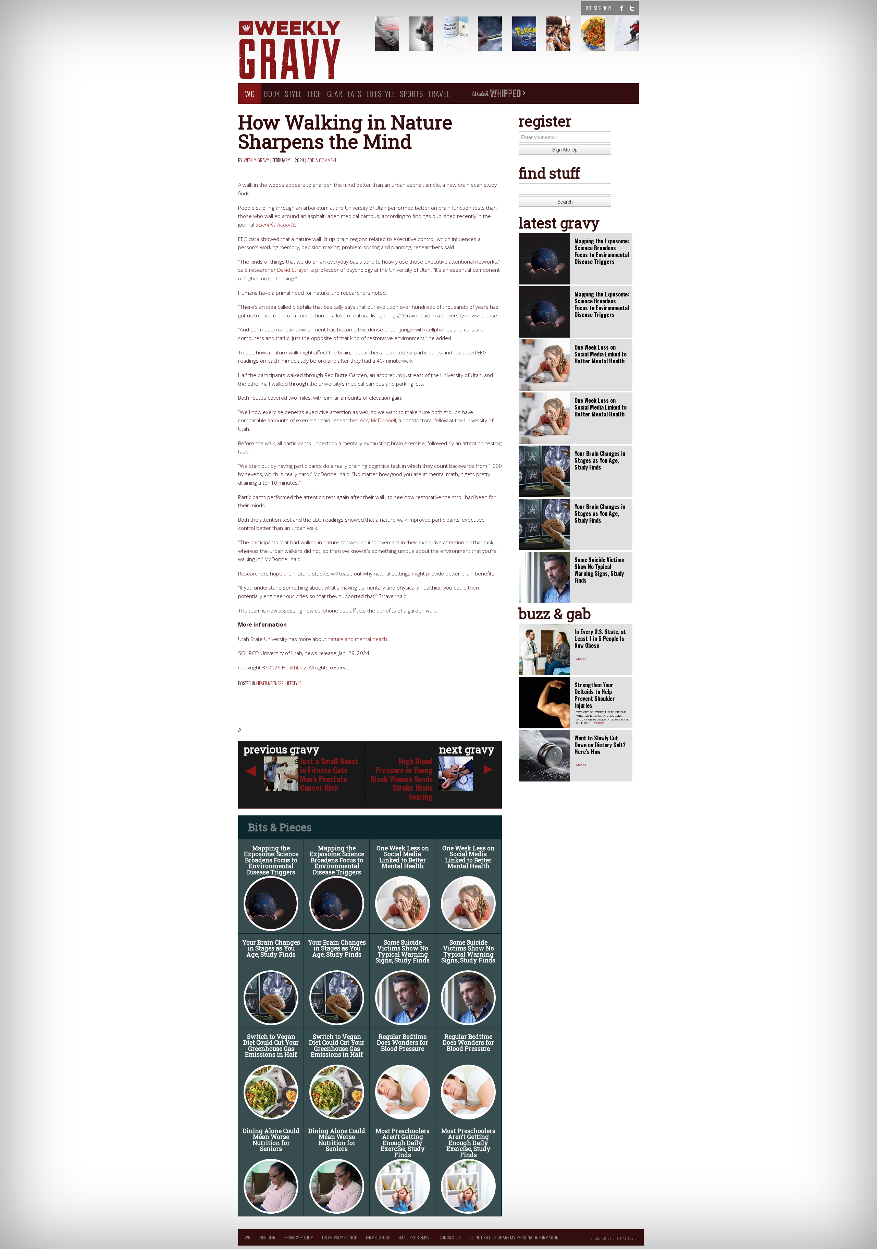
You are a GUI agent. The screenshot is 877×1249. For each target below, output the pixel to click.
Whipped (498, 93)
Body (272, 93)
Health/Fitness (269, 683)
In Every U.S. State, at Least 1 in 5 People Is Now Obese (600, 639)
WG (250, 93)
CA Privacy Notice (339, 1237)
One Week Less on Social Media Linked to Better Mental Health (402, 857)
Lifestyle (380, 93)
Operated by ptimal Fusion (615, 1237)
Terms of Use (378, 1237)
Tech (314, 93)
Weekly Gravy (256, 159)
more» (581, 658)
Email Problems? (414, 1237)
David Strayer (293, 270)
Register (267, 1237)
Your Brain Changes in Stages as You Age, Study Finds (271, 948)
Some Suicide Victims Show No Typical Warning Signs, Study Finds (402, 951)
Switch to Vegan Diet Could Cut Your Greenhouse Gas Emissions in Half (271, 1046)
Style (293, 93)
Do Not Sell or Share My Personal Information (513, 1237)
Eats (354, 93)
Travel (438, 93)
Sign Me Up (565, 149)
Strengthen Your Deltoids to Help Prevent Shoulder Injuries (595, 695)
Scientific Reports (275, 224)
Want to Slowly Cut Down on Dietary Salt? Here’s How (600, 745)
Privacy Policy (298, 1237)
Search (565, 201)
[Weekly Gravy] (301, 51)
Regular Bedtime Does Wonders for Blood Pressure (402, 1043)
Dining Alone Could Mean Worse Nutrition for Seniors (271, 1140)
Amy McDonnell (378, 420)
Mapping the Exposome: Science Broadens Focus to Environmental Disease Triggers (271, 860)
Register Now (598, 7)
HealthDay (294, 667)
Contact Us (449, 1237)
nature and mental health (357, 639)
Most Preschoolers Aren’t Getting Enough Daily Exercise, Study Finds (402, 1143)
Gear (335, 93)
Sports (411, 93)
